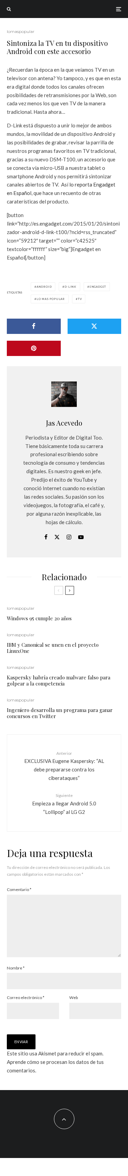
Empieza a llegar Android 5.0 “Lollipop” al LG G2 (64, 804)
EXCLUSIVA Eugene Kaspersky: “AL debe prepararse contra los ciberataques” (64, 766)
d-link (70, 286)
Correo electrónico (25, 997)
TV (80, 299)
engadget (97, 286)
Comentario (19, 889)
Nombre (16, 967)
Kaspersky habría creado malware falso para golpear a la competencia (58, 680)
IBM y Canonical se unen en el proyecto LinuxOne (53, 648)
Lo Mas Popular (51, 299)
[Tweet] (95, 326)
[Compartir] (34, 326)
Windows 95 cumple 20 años (39, 618)
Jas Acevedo (64, 422)
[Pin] (34, 348)
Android (44, 286)
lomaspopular (20, 31)
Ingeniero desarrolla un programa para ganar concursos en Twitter (60, 713)
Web (73, 997)
